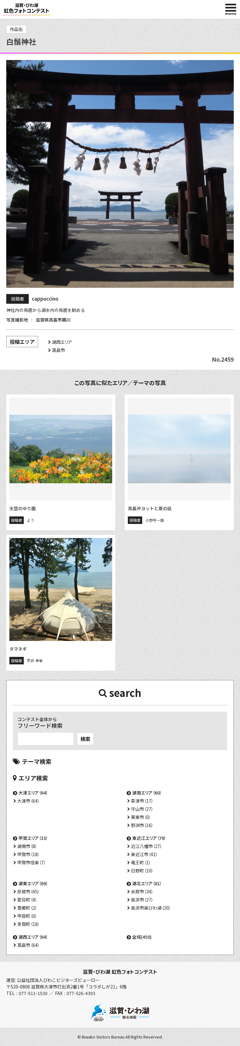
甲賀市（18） (28, 854)
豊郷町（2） (27, 908)
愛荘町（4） (27, 899)
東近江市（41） (144, 854)
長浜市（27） (142, 899)
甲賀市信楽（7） (31, 862)
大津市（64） (28, 801)
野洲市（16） (142, 825)
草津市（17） (142, 801)
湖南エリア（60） (147, 793)
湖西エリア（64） (33, 937)
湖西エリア (62, 342)
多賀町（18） (28, 924)
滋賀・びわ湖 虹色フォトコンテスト (120, 971)
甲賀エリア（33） (33, 838)
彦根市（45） (28, 891)
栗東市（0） (141, 817)
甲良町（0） (27, 916)
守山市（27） (142, 809)
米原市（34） (142, 891)
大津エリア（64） (33, 793)
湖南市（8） (27, 846)
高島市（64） (28, 945)
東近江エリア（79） (149, 838)
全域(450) (142, 937)
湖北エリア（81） (147, 883)
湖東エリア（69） (33, 883)
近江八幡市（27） (146, 846)
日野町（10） (142, 870)
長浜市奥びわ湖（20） (151, 908)
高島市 (58, 350)
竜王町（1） (141, 862)
